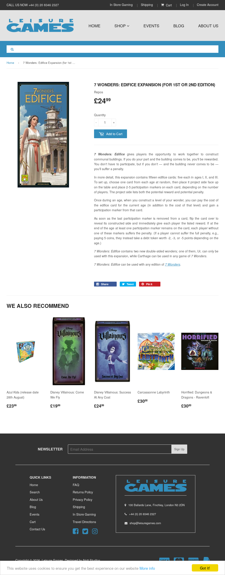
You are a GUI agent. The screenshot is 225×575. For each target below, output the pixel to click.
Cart (33, 521)
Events (151, 25)
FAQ (76, 484)
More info (147, 568)
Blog (178, 25)
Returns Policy (83, 492)
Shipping (147, 4)
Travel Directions (84, 521)
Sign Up (179, 449)
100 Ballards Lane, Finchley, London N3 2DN (156, 505)
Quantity (100, 115)
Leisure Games (52, 560)
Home (94, 25)
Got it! (205, 568)
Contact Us (37, 529)
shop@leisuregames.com (145, 523)
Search (35, 492)
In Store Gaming (122, 4)
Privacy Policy (82, 499)
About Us (208, 25)
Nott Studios (91, 560)
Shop (120, 25)
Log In (184, 4)
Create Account (207, 4)
